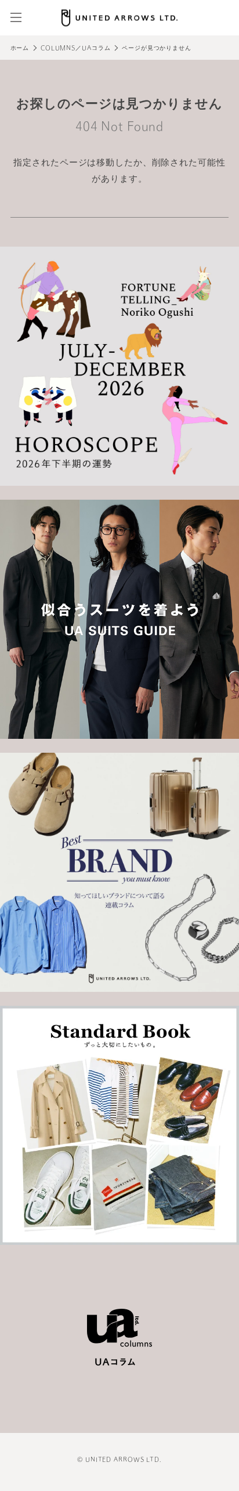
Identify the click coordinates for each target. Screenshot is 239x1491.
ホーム (20, 49)
